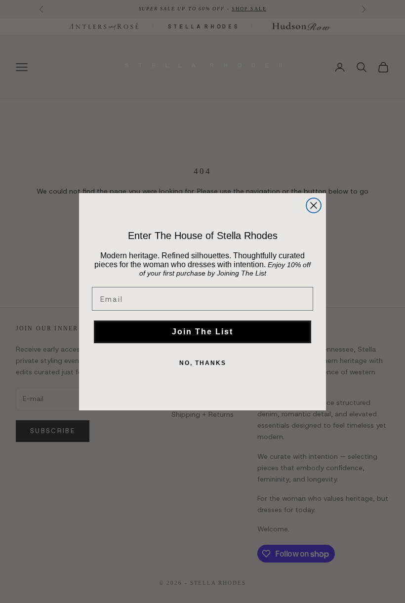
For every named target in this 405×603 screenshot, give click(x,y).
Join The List (202, 331)
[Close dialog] (313, 205)
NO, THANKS (202, 363)
